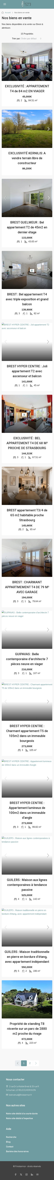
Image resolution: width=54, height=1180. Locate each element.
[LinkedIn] (32, 1174)
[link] (27, 62)
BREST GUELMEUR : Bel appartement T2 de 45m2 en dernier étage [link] (27, 227)
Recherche (11, 1137)
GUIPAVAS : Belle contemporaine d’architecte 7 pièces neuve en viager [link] (27, 659)
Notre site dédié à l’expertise (19, 1118)
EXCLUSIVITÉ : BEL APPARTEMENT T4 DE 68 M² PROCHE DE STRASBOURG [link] (27, 443)
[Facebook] (16, 1174)
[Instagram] (27, 1174)
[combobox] (31, 39)
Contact (9, 1146)
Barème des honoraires (17, 1151)
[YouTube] (38, 1174)
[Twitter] (21, 1174)
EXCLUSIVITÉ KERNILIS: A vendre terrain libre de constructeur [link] (27, 158)
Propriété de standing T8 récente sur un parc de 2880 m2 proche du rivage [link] (27, 1028)
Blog (8, 1142)
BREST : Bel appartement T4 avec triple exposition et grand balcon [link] (27, 299)
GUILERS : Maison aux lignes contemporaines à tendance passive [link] (27, 885)
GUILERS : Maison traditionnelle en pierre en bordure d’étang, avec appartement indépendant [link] (27, 956)
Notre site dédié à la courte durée (22, 1113)
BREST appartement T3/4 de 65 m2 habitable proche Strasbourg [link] (27, 515)
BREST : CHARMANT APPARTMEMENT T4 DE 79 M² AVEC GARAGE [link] (27, 587)
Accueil (8, 13)
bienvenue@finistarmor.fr (20, 1095)
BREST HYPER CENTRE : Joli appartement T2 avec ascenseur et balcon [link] (27, 371)
